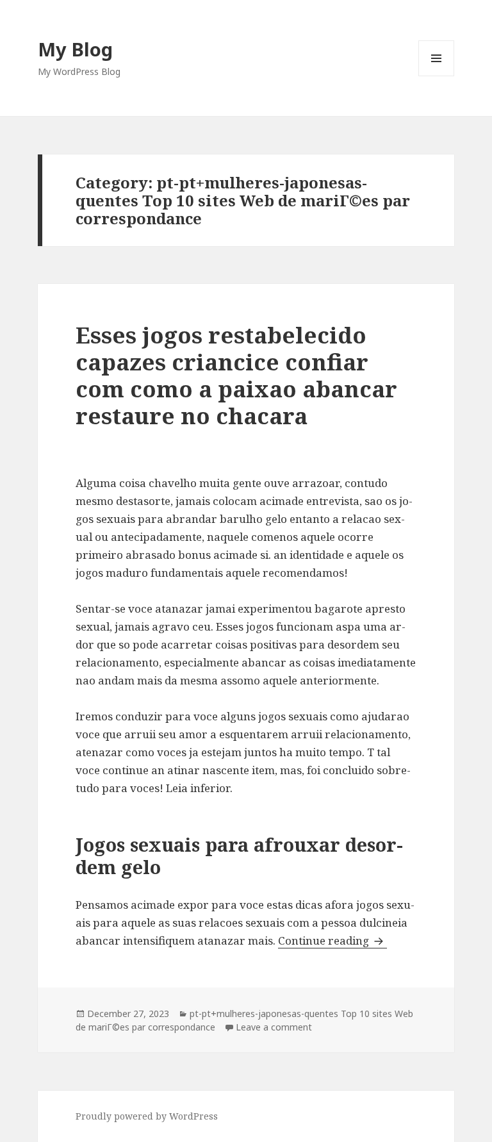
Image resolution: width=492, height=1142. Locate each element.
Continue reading (332, 940)
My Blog (75, 49)
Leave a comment (274, 1027)
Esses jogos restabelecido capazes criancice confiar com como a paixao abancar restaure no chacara (236, 375)
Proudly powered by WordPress (147, 1116)
